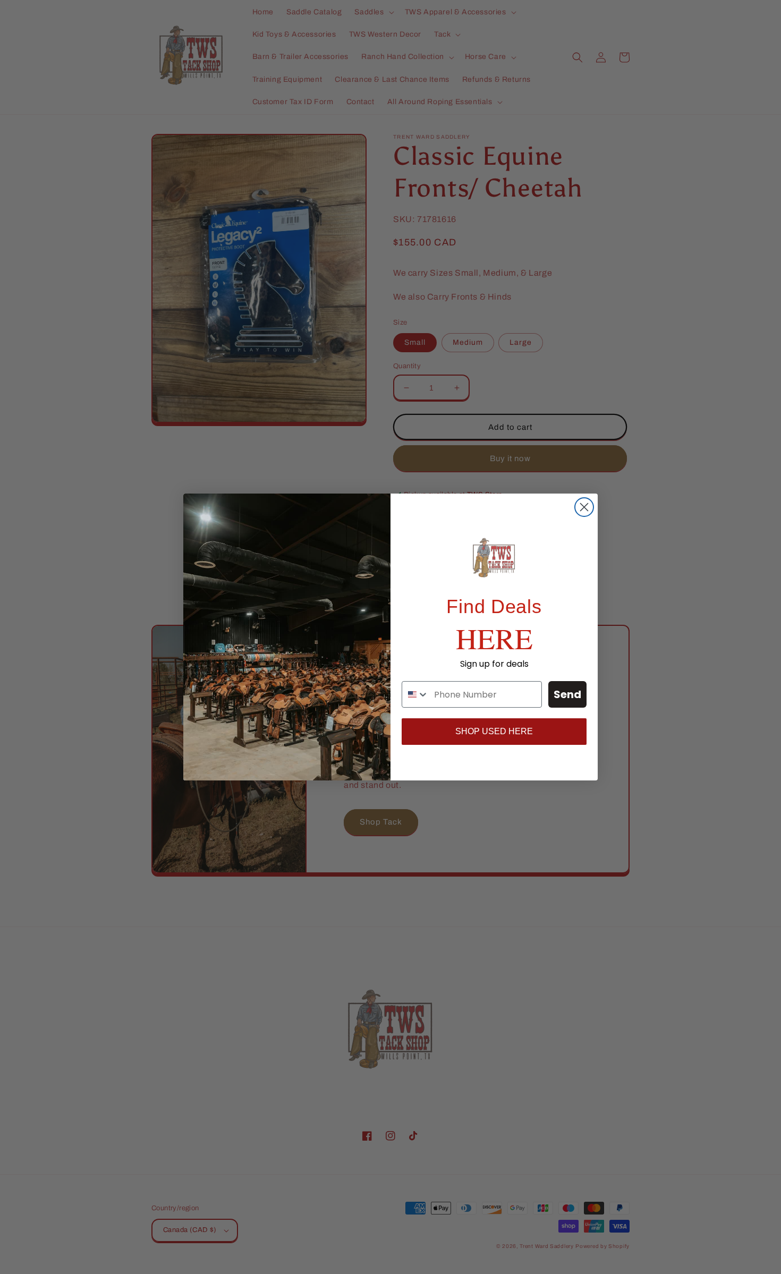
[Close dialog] (584, 507)
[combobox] (415, 694)
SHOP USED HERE (494, 731)
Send (567, 694)
